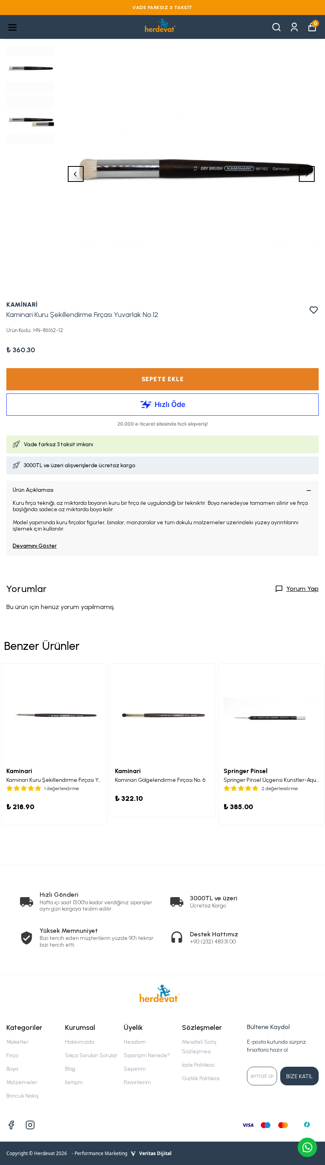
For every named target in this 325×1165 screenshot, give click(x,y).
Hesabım (135, 1042)
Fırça (12, 1055)
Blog (70, 1069)
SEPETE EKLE (162, 379)
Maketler (17, 1042)
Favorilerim (137, 1082)
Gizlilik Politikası (201, 1078)
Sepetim (135, 1069)
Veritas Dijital (155, 1153)
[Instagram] (30, 1125)
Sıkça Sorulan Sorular (91, 1055)
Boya (12, 1069)
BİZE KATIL (299, 1076)
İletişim (74, 1082)
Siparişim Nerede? (147, 1055)
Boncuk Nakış (22, 1095)
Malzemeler (21, 1082)
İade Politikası (198, 1065)
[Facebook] (11, 1125)
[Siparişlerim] (294, 26)
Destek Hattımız (214, 934)
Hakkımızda (79, 1042)
